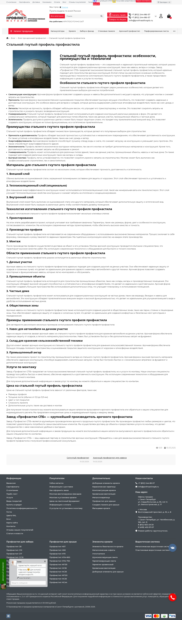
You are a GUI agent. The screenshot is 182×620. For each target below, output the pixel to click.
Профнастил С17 (14, 554)
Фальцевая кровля (101, 508)
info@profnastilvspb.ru (141, 20)
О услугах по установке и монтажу (65, 508)
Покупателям (56, 478)
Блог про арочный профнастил (32, 38)
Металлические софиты (103, 550)
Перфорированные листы (156, 31)
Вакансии (11, 483)
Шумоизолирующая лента (105, 557)
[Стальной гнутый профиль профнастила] (31, 69)
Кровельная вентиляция (103, 494)
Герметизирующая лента (104, 561)
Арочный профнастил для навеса (110, 458)
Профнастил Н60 (57, 550)
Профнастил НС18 (58, 568)
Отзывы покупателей (77, 2)
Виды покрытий (14, 501)
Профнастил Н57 (57, 546)
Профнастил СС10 (14, 557)
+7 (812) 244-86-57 (140, 14)
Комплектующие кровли (104, 490)
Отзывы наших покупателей (19, 530)
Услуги (9, 497)
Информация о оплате (60, 505)
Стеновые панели (106, 31)
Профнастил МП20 (58, 575)
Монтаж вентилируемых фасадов (65, 494)
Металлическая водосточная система (153, 546)
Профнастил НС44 (58, 582)
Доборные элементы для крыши (108, 572)
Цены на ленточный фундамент (64, 501)
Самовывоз (47, 2)
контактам (134, 381)
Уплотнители (98, 554)
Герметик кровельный (102, 564)
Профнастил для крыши (104, 501)
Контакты (10, 526)
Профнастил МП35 (58, 564)
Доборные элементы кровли (106, 483)
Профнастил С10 (14, 550)
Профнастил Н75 (57, 554)
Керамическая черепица (104, 487)
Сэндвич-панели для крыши (105, 505)
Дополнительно (101, 478)
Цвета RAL (11, 515)
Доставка (36, 2)
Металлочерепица (101, 497)
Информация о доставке (61, 487)
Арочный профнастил (129, 31)
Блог (64, 2)
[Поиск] (101, 16)
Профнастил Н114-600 (59, 557)
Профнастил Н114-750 (59, 561)
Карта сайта (12, 523)
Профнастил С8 (13, 546)
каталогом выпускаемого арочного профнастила (100, 409)
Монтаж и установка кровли (62, 497)
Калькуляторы (57, 31)
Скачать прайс (118, 15)
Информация (13, 478)
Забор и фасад (87, 31)
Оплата (57, 2)
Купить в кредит (14, 505)
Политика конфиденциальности (21, 508)
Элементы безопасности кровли (107, 546)
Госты (9, 512)
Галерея (91, 2)
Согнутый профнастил (78, 458)
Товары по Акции (117, 19)
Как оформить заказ (59, 490)
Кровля (72, 31)
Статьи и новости (14, 533)
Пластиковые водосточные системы (152, 550)
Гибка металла (56, 483)
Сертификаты (24, 2)
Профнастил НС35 (58, 572)
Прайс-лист (11, 494)
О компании (11, 2)
